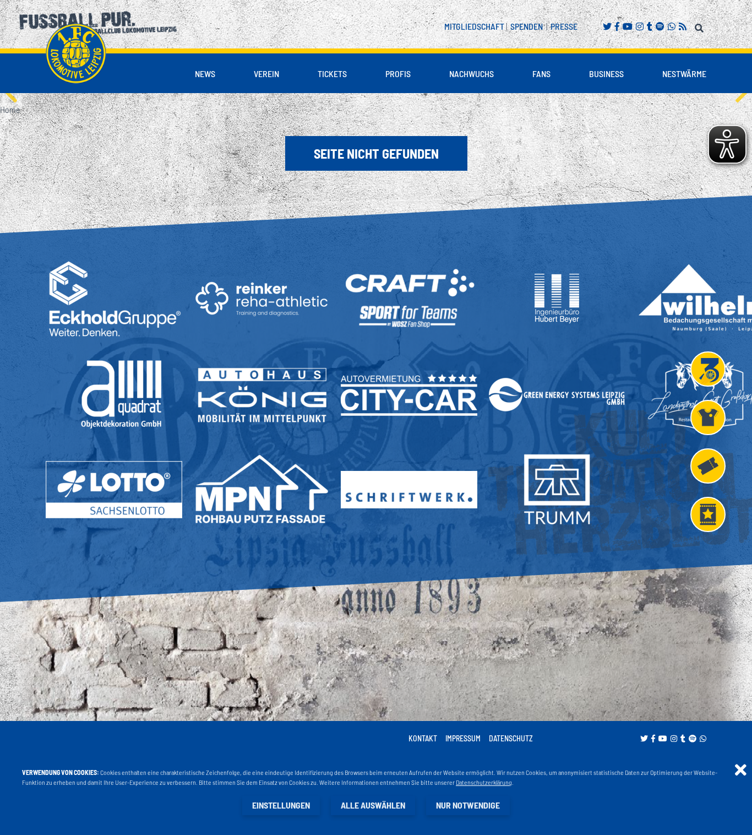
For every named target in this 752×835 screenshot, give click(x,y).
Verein (266, 73)
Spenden (526, 26)
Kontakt (422, 738)
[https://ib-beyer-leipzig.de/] (557, 298)
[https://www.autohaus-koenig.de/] (261, 394)
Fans (541, 73)
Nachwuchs (471, 73)
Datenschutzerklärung (484, 782)
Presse (564, 26)
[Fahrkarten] (708, 466)
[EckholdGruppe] (114, 298)
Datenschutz (511, 738)
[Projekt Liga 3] (708, 369)
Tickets (332, 73)
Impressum (463, 738)
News (205, 73)
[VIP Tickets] (708, 514)
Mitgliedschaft (474, 26)
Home (10, 109)
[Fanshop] (708, 417)
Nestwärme (684, 73)
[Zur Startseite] (76, 53)
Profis (398, 73)
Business (606, 73)
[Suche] (700, 26)
